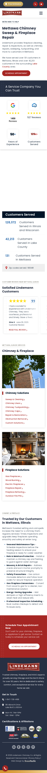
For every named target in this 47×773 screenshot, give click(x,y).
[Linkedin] (14, 747)
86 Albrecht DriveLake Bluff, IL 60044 (13, 706)
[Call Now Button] (5, 768)
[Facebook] (19, 747)
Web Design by (17, 761)
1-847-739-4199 (12, 699)
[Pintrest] (33, 747)
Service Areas (21, 758)
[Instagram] (28, 747)
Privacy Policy (34, 758)
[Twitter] (23, 747)
